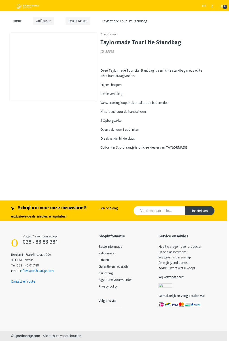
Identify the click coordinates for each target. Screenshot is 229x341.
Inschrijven (200, 211)
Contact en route (23, 281)
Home (17, 21)
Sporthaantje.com (27, 336)
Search (204, 5)
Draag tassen (77, 21)
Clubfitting (106, 273)
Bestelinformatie (110, 246)
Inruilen (104, 260)
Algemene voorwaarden (116, 279)
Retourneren (107, 253)
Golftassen (43, 21)
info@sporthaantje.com (37, 271)
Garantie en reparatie (114, 266)
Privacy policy (108, 286)
